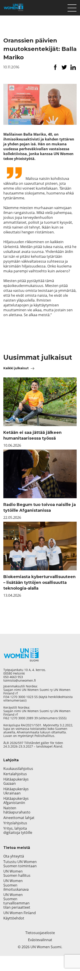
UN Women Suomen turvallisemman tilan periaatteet (17, 901)
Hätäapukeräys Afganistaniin (16, 800)
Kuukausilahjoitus (18, 769)
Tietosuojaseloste (40, 932)
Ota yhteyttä (13, 856)
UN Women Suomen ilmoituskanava (16, 885)
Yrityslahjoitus (15, 823)
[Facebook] (55, 67)
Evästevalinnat (40, 939)
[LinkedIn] (73, 67)
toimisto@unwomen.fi (19, 680)
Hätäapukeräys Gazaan (16, 781)
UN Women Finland (19, 913)
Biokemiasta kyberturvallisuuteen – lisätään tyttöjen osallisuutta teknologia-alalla (39, 582)
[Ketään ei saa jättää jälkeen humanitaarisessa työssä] (40, 401)
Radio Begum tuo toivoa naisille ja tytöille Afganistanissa (39, 507)
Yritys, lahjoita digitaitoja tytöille (17, 830)
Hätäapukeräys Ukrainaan (16, 791)
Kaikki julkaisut (16, 368)
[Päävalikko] (72, 7)
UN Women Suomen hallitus (16, 873)
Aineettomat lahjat (18, 818)
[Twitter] (64, 67)
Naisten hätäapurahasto (16, 810)
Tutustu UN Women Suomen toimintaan (20, 864)
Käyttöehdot (13, 918)
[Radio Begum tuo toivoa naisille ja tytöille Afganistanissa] (40, 474)
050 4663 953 (13, 677)
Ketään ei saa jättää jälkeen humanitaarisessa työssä (32, 435)
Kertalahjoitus (15, 774)
